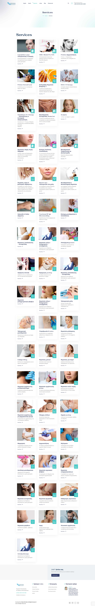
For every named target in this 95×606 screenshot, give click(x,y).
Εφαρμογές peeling (45, 273)
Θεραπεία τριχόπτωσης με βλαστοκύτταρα (25, 387)
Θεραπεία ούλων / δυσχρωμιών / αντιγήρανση (45, 302)
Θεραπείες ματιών (45, 360)
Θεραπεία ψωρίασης (45, 499)
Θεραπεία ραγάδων (24, 525)
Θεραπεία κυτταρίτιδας (25, 499)
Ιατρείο (29, 3)
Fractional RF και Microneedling (45, 215)
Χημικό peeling (66, 415)
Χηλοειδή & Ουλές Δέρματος (23, 215)
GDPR (33, 593)
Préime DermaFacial (25, 85)
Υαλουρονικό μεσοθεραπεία (22, 332)
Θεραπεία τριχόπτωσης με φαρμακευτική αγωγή (25, 415)
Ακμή (40, 525)
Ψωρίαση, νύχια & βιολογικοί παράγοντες (25, 183)
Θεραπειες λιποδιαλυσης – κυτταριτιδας (25, 243)
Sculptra (64, 115)
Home (46, 15)
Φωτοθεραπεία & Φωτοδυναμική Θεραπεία (69, 183)
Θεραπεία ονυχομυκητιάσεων (67, 471)
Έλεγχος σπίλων (44, 415)
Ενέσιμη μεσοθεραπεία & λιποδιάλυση (69, 215)
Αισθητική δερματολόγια (52, 587)
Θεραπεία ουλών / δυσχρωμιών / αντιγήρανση (45, 244)
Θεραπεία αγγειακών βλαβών (45, 471)
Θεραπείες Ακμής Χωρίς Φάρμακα (25, 150)
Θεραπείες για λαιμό (67, 360)
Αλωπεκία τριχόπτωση (68, 525)
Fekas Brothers (24, 602)
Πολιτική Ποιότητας (35, 589)
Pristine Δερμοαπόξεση (68, 55)
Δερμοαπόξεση (44, 443)
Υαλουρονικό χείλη (67, 301)
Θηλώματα (64, 443)
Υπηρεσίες (35, 3)
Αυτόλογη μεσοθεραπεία (25, 470)
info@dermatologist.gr (20, 595)
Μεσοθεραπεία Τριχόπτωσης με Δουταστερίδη (66, 151)
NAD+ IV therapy (67, 85)
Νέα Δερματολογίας (52, 591)
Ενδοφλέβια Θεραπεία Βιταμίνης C (46, 85)
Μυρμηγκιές (21, 443)
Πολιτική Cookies (35, 591)
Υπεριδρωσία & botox (46, 331)
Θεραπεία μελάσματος (68, 331)
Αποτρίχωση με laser (67, 242)
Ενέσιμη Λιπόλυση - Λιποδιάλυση (45, 150)
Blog (45, 3)
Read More (19, 63)
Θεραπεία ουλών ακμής (68, 386)
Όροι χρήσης (34, 587)
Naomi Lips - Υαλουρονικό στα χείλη (46, 183)
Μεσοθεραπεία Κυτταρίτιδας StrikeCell (47, 115)
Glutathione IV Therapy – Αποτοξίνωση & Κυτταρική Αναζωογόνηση (26, 117)
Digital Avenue (32, 602)
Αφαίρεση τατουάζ (23, 273)
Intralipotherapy (23, 554)
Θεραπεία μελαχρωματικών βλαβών (26, 301)
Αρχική (24, 3)
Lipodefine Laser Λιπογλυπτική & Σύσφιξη (25, 55)
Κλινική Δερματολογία (52, 589)
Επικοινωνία (50, 3)
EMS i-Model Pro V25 (46, 55)
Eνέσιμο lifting (22, 360)
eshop (40, 3)
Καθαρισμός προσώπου (68, 499)
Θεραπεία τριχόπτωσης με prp (46, 387)
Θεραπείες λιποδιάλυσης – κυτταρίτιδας (69, 273)
